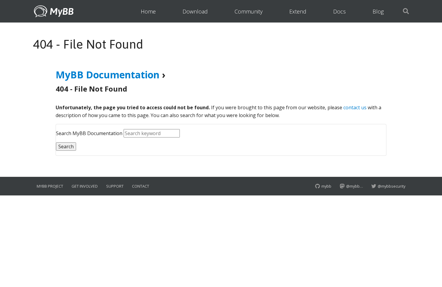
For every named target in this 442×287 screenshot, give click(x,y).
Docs (339, 11)
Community (248, 11)
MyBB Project (50, 186)
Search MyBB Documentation (89, 133)
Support (115, 186)
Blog (378, 11)
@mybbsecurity (391, 186)
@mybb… (354, 186)
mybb (326, 186)
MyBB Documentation (107, 74)
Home (148, 11)
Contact (140, 186)
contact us (355, 107)
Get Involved (85, 186)
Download (195, 11)
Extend (297, 11)
